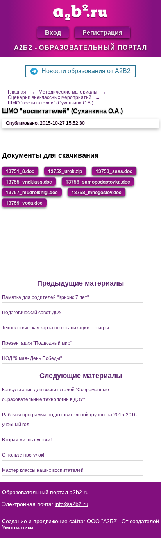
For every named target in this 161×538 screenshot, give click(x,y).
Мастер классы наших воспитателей (43, 470)
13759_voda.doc (24, 202)
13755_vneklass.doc (29, 181)
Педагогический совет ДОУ (32, 312)
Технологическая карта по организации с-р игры (55, 328)
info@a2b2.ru (71, 504)
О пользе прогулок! (23, 455)
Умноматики (17, 527)
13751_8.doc (20, 171)
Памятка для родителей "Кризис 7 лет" (45, 297)
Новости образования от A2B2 (86, 71)
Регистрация (102, 32)
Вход (53, 32)
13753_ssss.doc (114, 171)
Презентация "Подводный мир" (37, 343)
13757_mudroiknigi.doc (32, 192)
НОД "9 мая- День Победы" (32, 358)
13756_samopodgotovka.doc (98, 181)
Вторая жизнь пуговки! (27, 440)
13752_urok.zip (65, 171)
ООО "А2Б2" (102, 521)
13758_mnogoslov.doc (97, 192)
